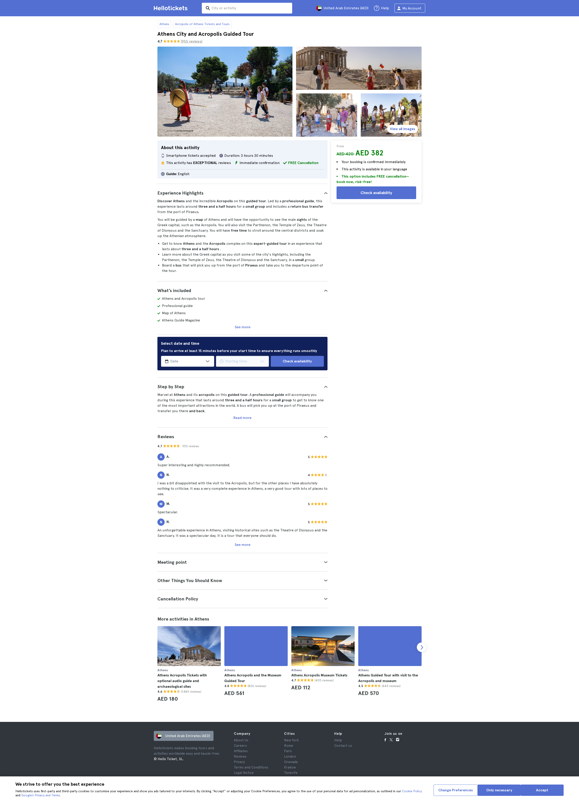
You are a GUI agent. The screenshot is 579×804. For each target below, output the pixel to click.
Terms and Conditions (251, 767)
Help (338, 740)
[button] (242, 193)
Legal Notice (244, 773)
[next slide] (421, 647)
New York (291, 740)
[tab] (242, 193)
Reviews (240, 756)
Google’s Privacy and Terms (40, 795)
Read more (242, 418)
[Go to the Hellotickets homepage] (171, 8)
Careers (240, 746)
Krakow (290, 767)
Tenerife (291, 773)
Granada (291, 762)
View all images (402, 129)
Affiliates (241, 751)
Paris (288, 751)
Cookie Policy (412, 791)
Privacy (239, 762)
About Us (241, 740)
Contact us (343, 746)
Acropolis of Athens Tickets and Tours (202, 24)
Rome (288, 746)
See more (242, 327)
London (290, 756)
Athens (164, 24)
